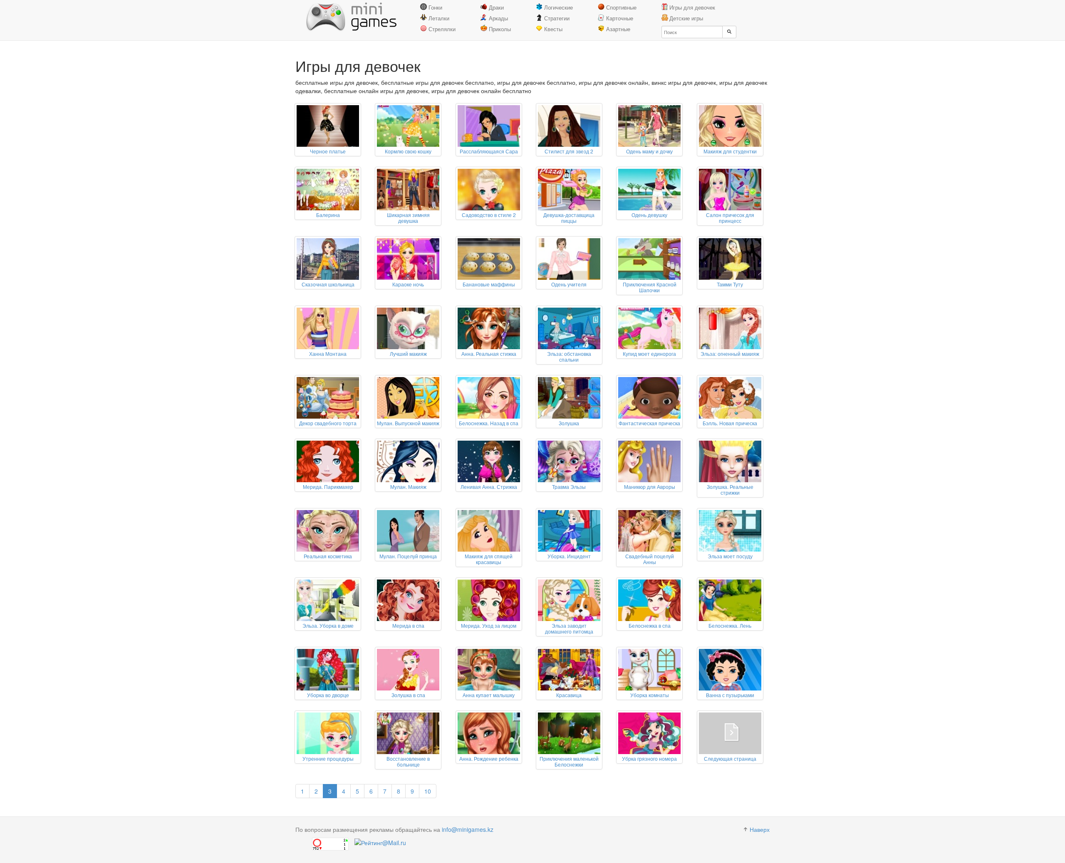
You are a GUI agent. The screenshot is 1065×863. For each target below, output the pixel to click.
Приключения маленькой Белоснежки (569, 761)
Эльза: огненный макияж (730, 353)
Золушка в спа (408, 694)
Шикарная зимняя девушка (408, 217)
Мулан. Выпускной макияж (408, 423)
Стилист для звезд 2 (569, 151)
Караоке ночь (408, 284)
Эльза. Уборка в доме (328, 625)
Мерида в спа (408, 625)
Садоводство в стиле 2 (489, 214)
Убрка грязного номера (649, 758)
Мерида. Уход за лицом (488, 625)
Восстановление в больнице (408, 761)
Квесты (553, 29)
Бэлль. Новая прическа (730, 423)
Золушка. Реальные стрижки (730, 489)
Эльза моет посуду (730, 556)
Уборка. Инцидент (569, 556)
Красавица (569, 694)
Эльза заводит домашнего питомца (569, 628)
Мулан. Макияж (408, 486)
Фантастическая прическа (649, 423)
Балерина (328, 214)
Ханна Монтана (328, 353)
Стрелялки (442, 29)
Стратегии (557, 18)
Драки (496, 7)
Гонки (435, 7)
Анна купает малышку (489, 694)
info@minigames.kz (467, 829)
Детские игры (686, 18)
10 (427, 791)
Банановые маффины (489, 284)
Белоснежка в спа (650, 625)
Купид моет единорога (649, 353)
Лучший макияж (408, 353)
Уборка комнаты (649, 694)
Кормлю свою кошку (408, 151)
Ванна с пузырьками (730, 694)
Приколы (500, 29)
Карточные (619, 18)
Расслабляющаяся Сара (489, 151)
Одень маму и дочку (649, 151)
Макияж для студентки (730, 151)
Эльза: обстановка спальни (569, 356)
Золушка (569, 423)
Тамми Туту (730, 284)
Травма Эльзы (569, 486)
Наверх (760, 829)
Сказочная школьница (328, 284)
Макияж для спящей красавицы (489, 558)
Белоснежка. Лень (729, 625)
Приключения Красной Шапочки (649, 287)
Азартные (618, 29)
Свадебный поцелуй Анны (649, 558)
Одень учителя (569, 284)
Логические (558, 7)
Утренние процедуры (328, 758)
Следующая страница (730, 758)
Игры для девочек (692, 7)
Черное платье (328, 151)
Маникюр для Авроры (649, 486)
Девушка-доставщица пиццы (568, 217)
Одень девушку (649, 214)
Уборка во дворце (328, 694)
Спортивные (621, 7)
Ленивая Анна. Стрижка (489, 486)
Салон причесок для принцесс (730, 217)
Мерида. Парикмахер (328, 486)
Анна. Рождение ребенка (488, 758)
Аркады (498, 18)
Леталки (438, 18)
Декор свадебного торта (328, 423)
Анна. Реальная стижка (488, 353)
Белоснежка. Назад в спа (488, 423)
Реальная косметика (328, 556)
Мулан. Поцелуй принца (408, 556)
